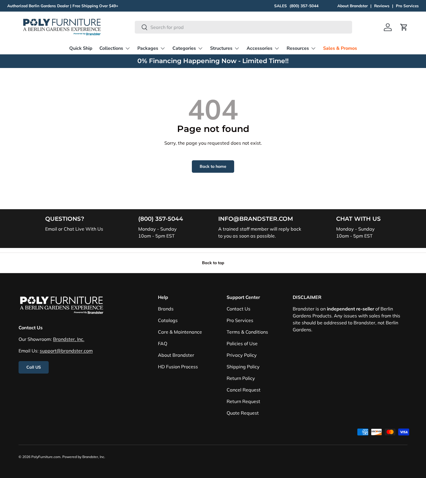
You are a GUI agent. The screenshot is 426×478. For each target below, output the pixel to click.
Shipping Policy (243, 366)
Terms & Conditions (247, 332)
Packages (147, 48)
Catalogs (168, 320)
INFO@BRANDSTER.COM (255, 218)
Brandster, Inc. (68, 339)
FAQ (162, 343)
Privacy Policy (242, 355)
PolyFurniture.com (46, 457)
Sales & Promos (340, 48)
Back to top (213, 262)
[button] (404, 27)
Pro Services (407, 5)
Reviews (381, 5)
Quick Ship (80, 48)
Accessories (259, 48)
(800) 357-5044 (304, 5)
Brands (166, 309)
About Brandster (352, 5)
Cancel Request (244, 390)
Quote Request (243, 413)
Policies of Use (242, 343)
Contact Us (238, 309)
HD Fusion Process (178, 366)
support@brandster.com (66, 351)
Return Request (243, 401)
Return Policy (241, 378)
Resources (298, 48)
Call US (33, 367)
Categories (184, 48)
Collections (111, 48)
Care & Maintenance (180, 332)
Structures (221, 48)
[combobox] (243, 27)
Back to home (213, 166)
